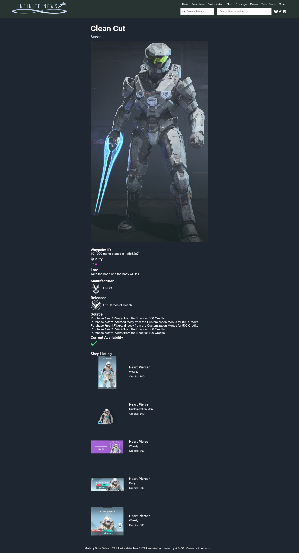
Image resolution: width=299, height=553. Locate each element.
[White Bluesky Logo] (276, 11)
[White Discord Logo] (284, 11)
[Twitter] (280, 11)
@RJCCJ (180, 548)
